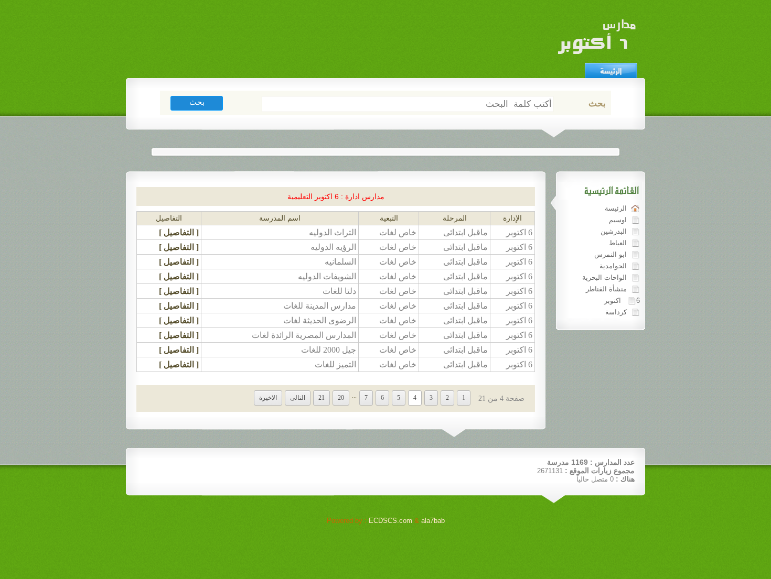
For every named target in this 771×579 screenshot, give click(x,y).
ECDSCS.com (390, 521)
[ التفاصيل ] (179, 232)
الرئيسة (616, 208)
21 (321, 397)
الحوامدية (613, 266)
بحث (597, 103)
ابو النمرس (610, 254)
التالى (297, 397)
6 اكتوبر (622, 300)
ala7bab (433, 521)
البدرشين (614, 231)
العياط (618, 243)
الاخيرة (268, 397)
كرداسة (616, 312)
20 (341, 397)
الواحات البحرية (604, 277)
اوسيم (618, 220)
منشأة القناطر (606, 289)
